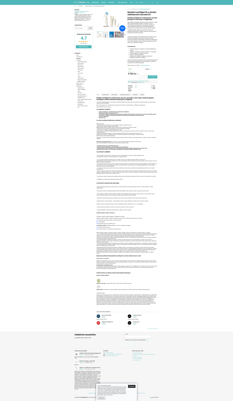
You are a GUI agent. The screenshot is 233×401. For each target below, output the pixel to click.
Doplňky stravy (79, 84)
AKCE (77, 55)
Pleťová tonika (81, 63)
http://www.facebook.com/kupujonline (113, 354)
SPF (78, 107)
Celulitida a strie (81, 97)
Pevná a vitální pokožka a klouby (84, 99)
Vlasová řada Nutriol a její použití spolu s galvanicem (144, 354)
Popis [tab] (98, 94)
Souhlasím (132, 386)
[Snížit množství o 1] (139, 76)
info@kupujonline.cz (109, 352)
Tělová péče (80, 70)
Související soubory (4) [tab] (125, 94)
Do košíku (153, 76)
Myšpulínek (91, 393)
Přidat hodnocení (83, 46)
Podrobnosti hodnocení (144, 9)
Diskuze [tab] (142, 94)
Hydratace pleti (81, 88)
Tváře (79, 76)
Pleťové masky (81, 68)
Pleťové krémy (81, 66)
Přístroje (78, 58)
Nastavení (101, 398)
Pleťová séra (80, 65)
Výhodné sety (79, 56)
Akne (79, 91)
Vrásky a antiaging (81, 89)
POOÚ (146, 340)
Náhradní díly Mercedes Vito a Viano (137, 393)
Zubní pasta (80, 104)
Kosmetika (78, 60)
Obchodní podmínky (137, 353)
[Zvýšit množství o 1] (145, 76)
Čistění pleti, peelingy (82, 61)
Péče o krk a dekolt (82, 94)
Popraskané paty (81, 102)
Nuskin (150, 69)
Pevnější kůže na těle (82, 96)
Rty (78, 74)
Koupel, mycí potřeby (82, 79)
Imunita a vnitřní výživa (82, 105)
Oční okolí (80, 92)
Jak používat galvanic (137, 358)
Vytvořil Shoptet (155, 397)
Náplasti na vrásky (81, 81)
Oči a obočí (80, 73)
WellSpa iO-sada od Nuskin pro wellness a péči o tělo (82, 12)
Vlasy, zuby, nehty (80, 83)
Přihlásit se (129, 344)
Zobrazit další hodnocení (152, 328)
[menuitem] (88, 2)
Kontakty (135, 355)
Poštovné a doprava (137, 357)
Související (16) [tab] (105, 94)
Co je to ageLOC (136, 360)
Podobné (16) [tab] (114, 94)
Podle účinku (79, 86)
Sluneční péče (81, 78)
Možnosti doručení (145, 65)
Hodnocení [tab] (135, 94)
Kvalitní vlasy (80, 101)
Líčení (79, 71)
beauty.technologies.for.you (111, 355)
